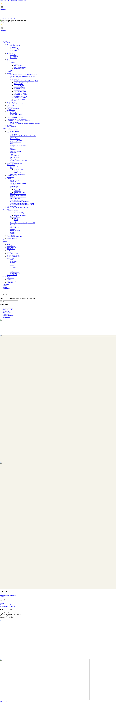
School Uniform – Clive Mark (8, 595)
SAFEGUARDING (14, 18)
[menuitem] (59, 287)
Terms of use (12, 606)
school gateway (7, 312)
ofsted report (6, 317)
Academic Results (8, 308)
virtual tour (6, 314)
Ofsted (2, 596)
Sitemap (2, 603)
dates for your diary (8, 315)
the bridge (6, 311)
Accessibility (3, 604)
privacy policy (4, 606)
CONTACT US (4, 18)
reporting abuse (7, 309)
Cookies (10, 604)
